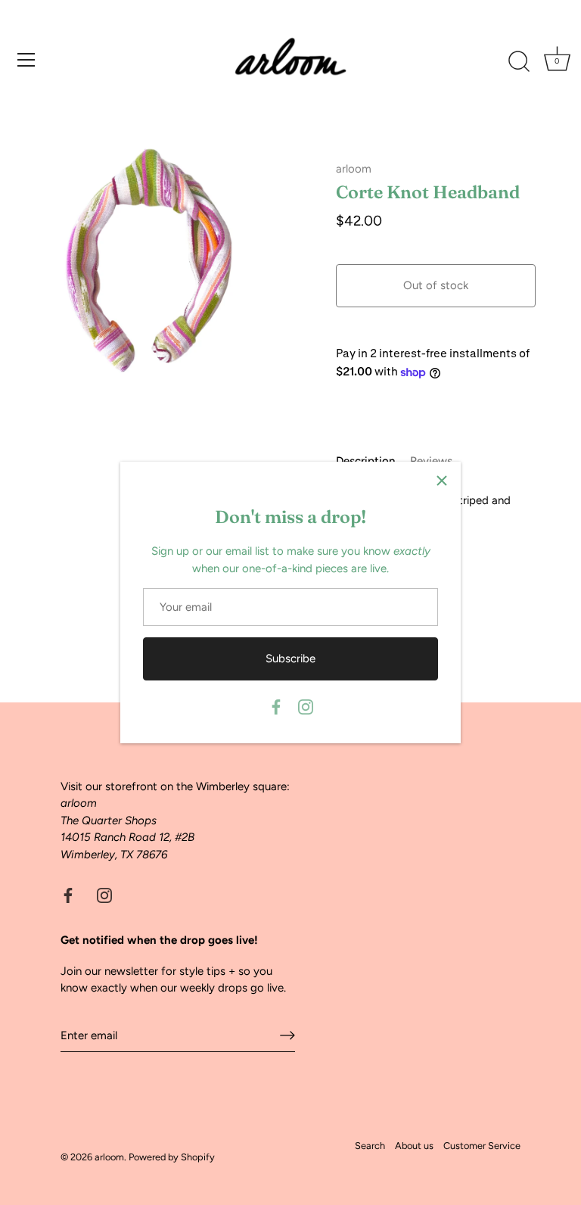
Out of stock (435, 285)
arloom (353, 169)
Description (365, 461)
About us (414, 1145)
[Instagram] (305, 706)
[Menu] (26, 59)
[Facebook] (276, 706)
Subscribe (290, 658)
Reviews (431, 461)
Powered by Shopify (172, 1157)
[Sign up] (287, 1035)
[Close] (441, 480)
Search (370, 1145)
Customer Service (481, 1145)
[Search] (519, 62)
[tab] (373, 461)
